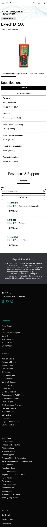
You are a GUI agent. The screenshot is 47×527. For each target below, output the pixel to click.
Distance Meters (8, 389)
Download (13, 211)
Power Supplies (8, 455)
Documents (23, 181)
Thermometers (7, 481)
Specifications (22, 74)
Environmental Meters (10, 398)
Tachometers (7, 478)
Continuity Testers (9, 382)
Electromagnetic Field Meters (13, 395)
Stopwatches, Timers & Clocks (13, 475)
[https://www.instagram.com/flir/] (11, 301)
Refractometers (8, 465)
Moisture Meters (8, 425)
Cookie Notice (6, 515)
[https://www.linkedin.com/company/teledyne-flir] (3, 301)
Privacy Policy (6, 511)
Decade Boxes (7, 385)
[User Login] (32, 3)
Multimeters (6, 438)
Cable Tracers (7, 369)
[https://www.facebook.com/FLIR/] (7, 301)
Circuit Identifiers (8, 375)
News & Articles (8, 339)
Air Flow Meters (8, 359)
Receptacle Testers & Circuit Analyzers (17, 461)
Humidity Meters (8, 412)
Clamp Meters (7, 379)
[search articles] (44, 191)
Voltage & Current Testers (12, 494)
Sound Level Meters (9, 471)
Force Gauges (7, 402)
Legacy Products (16, 12)
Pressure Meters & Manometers (14, 458)
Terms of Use (6, 523)
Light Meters (6, 418)
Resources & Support (37, 74)
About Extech (7, 326)
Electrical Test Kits (9, 392)
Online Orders (7, 346)
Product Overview (8, 74)
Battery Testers (7, 365)
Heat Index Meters (9, 408)
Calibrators (6, 372)
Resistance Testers (9, 468)
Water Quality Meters (10, 498)
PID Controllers (8, 448)
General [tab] (24, 88)
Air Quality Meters (9, 362)
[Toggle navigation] (3, 3)
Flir (3, 329)
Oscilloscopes (7, 442)
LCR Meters (6, 415)
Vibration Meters (8, 488)
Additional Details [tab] (23, 93)
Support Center (8, 343)
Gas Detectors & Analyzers (12, 405)
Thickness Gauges (9, 484)
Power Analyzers (8, 451)
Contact (5, 336)
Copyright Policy (7, 519)
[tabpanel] (23, 131)
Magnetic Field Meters (10, 422)
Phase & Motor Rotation (11, 445)
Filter (21, 197)
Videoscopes (7, 491)
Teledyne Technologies (11, 333)
